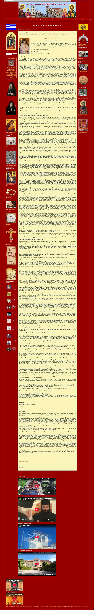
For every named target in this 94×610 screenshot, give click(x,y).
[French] (36, 26)
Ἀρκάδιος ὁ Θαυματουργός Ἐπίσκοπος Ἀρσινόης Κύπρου (10, 71)
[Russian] (48, 26)
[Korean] (56, 26)
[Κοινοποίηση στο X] (21, 467)
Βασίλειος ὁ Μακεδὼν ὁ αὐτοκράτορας (11, 72)
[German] (39, 26)
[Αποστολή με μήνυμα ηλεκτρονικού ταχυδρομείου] (19, 467)
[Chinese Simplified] (61, 26)
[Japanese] (53, 26)
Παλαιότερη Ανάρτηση (73, 471)
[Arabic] (58, 26)
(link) (65, 606)
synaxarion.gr (11, 77)
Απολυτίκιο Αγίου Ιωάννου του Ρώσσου (14, 335)
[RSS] (6, 607)
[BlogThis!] (20, 467)
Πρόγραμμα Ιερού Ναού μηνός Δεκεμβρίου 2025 (14, 320)
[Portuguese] (51, 26)
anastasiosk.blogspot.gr (24, 461)
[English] (34, 26)
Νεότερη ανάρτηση (21, 471)
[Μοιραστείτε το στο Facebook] (22, 467)
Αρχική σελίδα (46, 471)
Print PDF (29, 35)
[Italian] (43, 26)
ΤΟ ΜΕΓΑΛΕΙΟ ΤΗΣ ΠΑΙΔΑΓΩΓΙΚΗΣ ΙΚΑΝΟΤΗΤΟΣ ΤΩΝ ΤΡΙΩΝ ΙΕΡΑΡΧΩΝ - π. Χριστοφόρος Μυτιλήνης (43, 34)
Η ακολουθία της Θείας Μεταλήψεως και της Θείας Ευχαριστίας (14, 294)
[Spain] (41, 26)
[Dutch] (46, 26)
